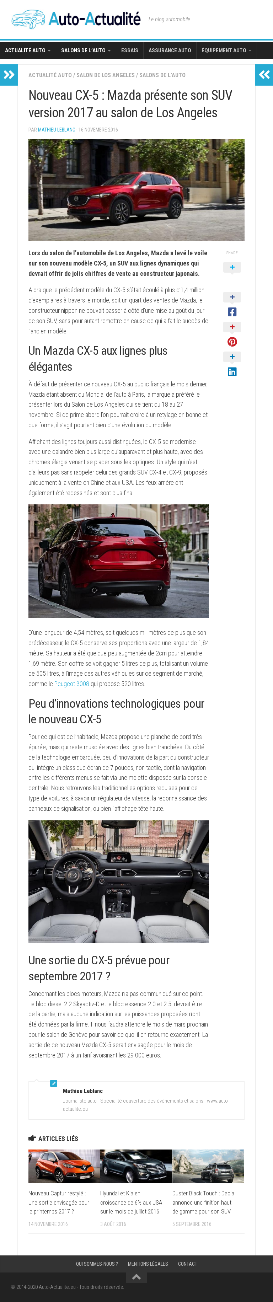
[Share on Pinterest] (232, 335)
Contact (187, 1264)
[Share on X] (232, 275)
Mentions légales (148, 1264)
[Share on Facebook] (232, 305)
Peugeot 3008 (71, 683)
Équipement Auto (224, 50)
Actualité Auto (25, 50)
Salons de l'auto (162, 75)
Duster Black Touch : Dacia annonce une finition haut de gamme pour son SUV (203, 1202)
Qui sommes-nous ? (97, 1264)
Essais (129, 50)
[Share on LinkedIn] (232, 365)
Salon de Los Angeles (105, 75)
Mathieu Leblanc (56, 130)
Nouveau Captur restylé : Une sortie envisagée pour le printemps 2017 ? (58, 1202)
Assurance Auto (170, 50)
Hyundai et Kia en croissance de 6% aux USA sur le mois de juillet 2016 (131, 1202)
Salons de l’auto (83, 50)
